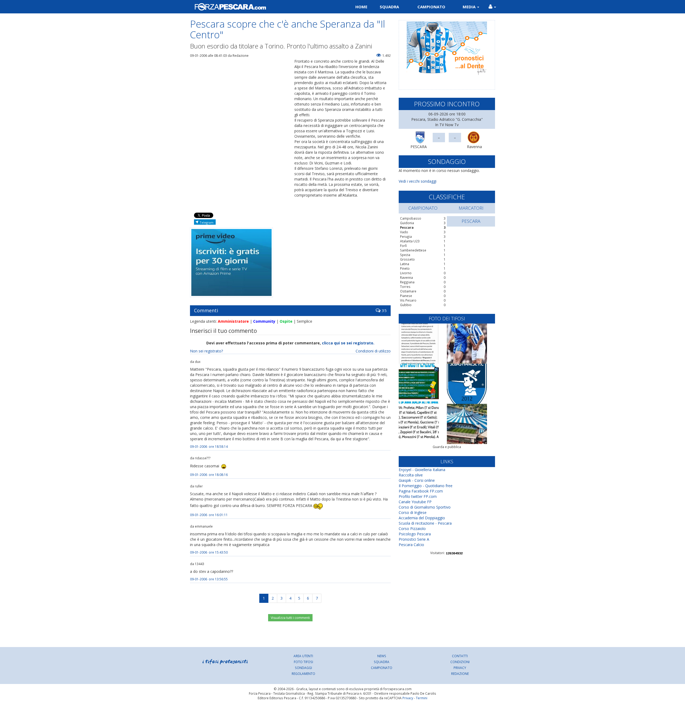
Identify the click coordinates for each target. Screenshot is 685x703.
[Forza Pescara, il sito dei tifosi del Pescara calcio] (264, 7)
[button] (492, 7)
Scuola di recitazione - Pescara (425, 523)
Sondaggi (303, 668)
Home (361, 6)
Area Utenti (303, 656)
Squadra (389, 6)
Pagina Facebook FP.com (421, 491)
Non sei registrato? (206, 351)
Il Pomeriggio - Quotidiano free (425, 485)
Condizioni (460, 662)
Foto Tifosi (303, 662)
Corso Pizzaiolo (412, 528)
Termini (421, 698)
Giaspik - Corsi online (417, 480)
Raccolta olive (411, 475)
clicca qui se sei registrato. (348, 342)
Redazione (460, 673)
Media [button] (470, 6)
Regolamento (303, 673)
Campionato (431, 6)
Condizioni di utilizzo (373, 351)
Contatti (460, 656)
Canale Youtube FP (415, 501)
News (381, 656)
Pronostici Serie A (414, 539)
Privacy (460, 668)
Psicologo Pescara (415, 533)
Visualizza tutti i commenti (290, 617)
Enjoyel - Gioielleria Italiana (422, 469)
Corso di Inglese (413, 512)
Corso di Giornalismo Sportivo (425, 507)
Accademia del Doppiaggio (422, 517)
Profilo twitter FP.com (418, 496)
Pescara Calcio (411, 544)
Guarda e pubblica (447, 447)
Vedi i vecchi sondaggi (417, 181)
